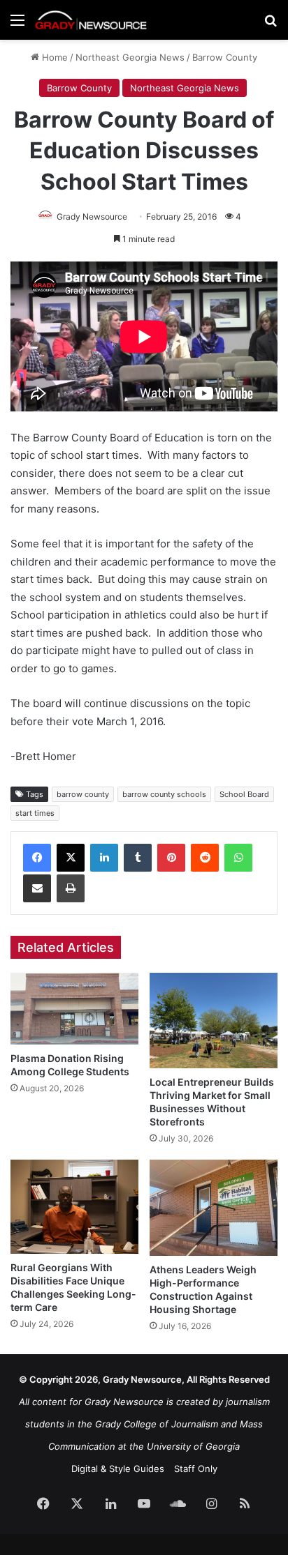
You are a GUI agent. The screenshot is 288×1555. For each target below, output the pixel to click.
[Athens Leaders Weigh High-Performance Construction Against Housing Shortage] (214, 1207)
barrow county (83, 794)
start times (35, 813)
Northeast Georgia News (130, 57)
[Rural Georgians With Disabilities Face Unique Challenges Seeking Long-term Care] (74, 1207)
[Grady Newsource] (91, 20)
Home (53, 57)
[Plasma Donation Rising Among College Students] (74, 1009)
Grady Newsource (92, 216)
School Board (244, 794)
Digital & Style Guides (117, 1468)
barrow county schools (164, 794)
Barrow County (224, 57)
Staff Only (195, 1468)
